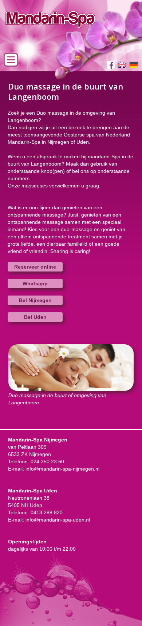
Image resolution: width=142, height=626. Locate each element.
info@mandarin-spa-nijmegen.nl (62, 469)
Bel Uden (35, 317)
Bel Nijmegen (35, 300)
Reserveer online (35, 267)
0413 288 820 (47, 512)
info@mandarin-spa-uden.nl (57, 520)
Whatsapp (35, 283)
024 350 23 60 (47, 461)
